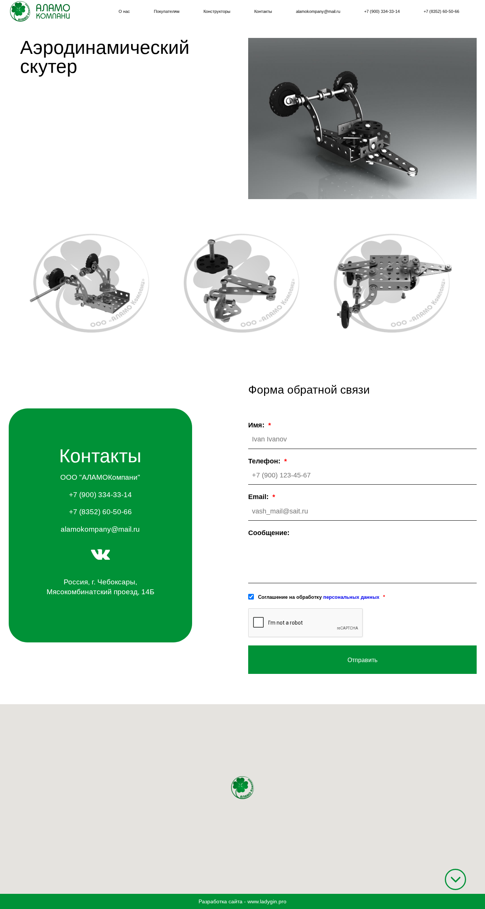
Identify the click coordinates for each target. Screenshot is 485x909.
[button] (242, 787)
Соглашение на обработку (318, 597)
